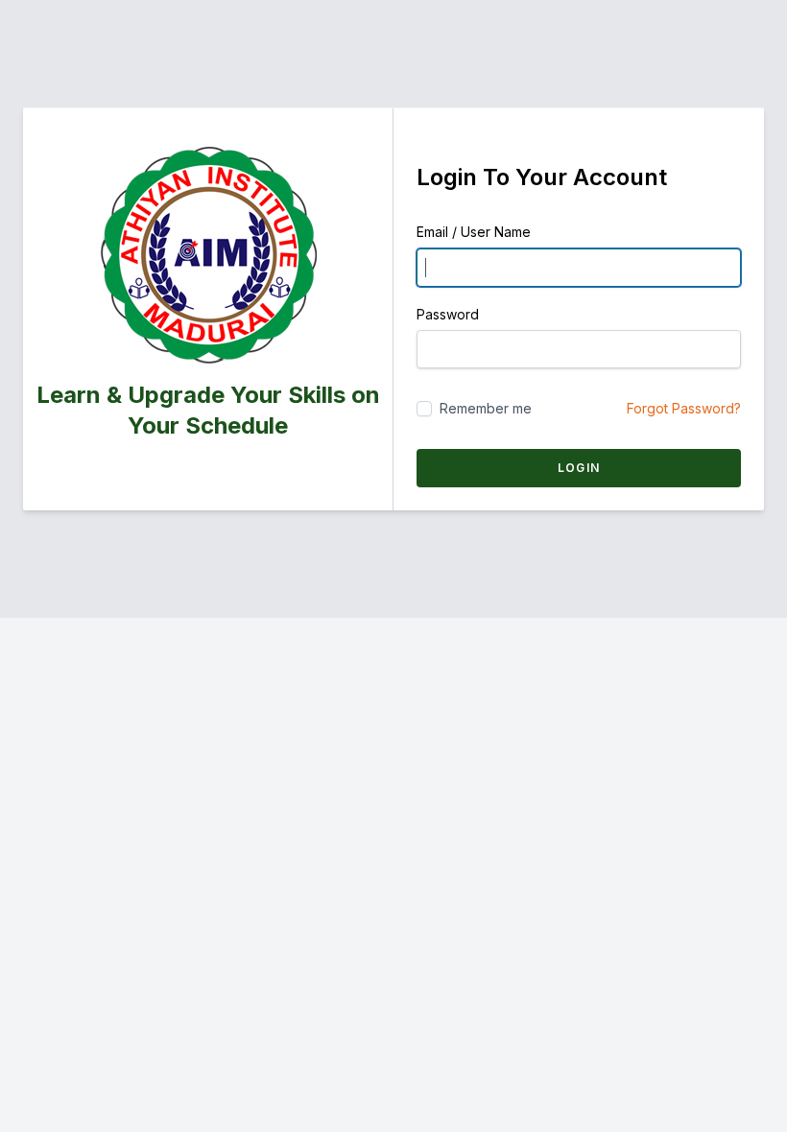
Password (448, 314)
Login (579, 467)
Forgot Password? (684, 408)
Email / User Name (474, 232)
